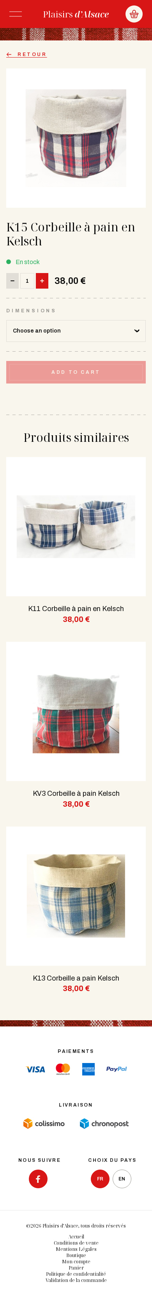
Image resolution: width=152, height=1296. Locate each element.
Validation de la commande (76, 1280)
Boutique (76, 1255)
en (121, 1179)
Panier (76, 1267)
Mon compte (76, 1261)
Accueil (76, 1236)
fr (100, 1179)
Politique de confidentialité (76, 1274)
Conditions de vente (76, 1243)
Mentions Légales (76, 1249)
